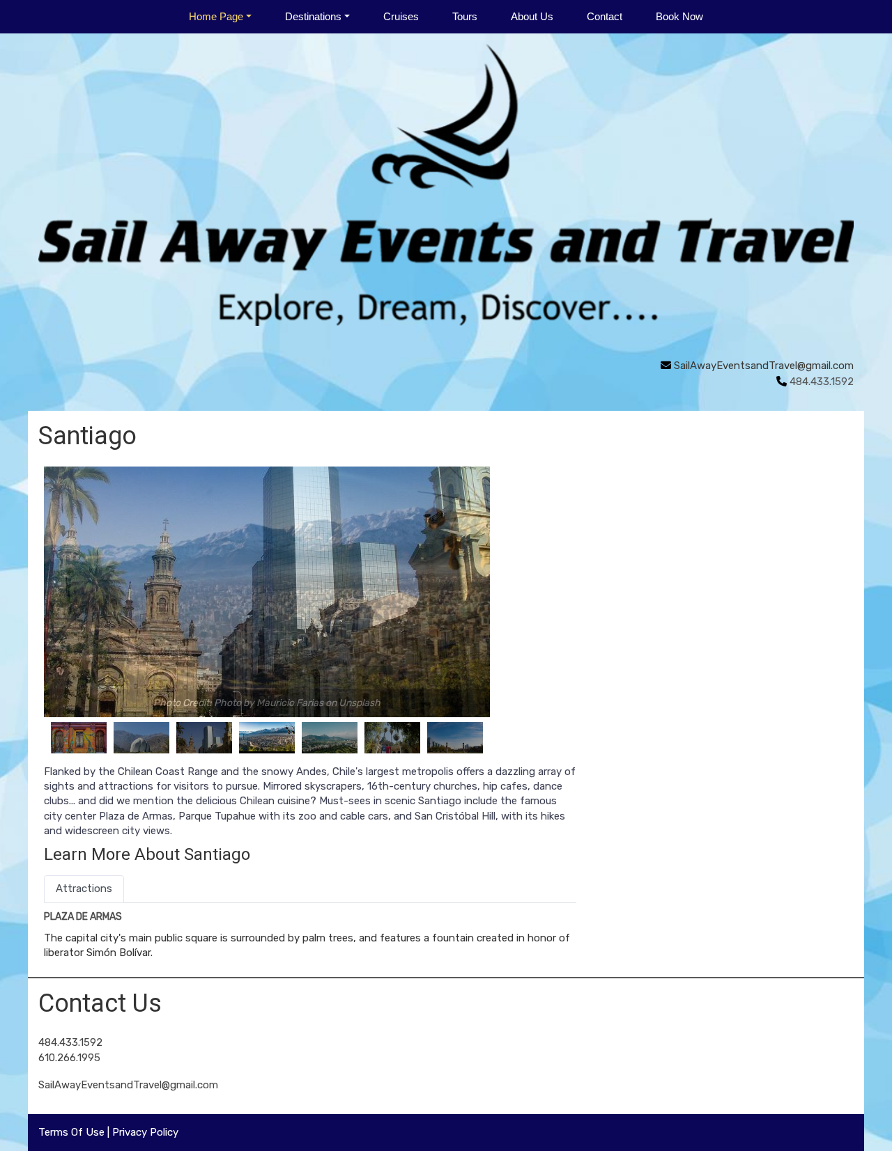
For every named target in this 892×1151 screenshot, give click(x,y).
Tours (464, 16)
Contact (604, 16)
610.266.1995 (69, 1057)
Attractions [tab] (84, 888)
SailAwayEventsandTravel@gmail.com (764, 365)
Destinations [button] (313, 16)
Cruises (401, 16)
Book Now (679, 16)
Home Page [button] (216, 16)
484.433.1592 (70, 1042)
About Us (532, 16)
